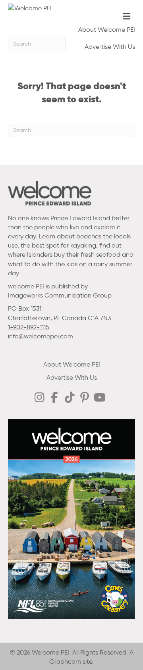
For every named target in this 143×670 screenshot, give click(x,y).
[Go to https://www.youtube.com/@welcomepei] (99, 398)
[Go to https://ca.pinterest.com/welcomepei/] (84, 398)
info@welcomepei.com (40, 336)
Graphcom (65, 661)
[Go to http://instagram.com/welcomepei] (39, 398)
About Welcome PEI (106, 29)
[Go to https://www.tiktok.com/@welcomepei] (69, 398)
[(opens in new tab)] (71, 518)
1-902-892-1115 (28, 327)
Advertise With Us (110, 46)
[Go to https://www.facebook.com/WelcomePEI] (54, 398)
